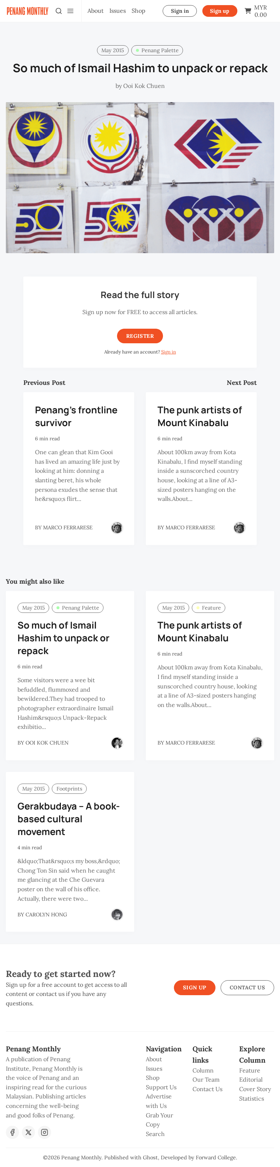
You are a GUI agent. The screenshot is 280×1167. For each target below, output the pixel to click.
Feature (211, 607)
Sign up (219, 11)
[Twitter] (28, 1132)
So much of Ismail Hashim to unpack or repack (63, 638)
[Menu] (70, 11)
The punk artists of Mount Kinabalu (200, 416)
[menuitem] (96, 11)
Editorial (250, 1079)
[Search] (58, 11)
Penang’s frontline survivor (76, 416)
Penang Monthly (81, 1157)
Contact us (247, 987)
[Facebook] (12, 1132)
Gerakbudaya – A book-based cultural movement (69, 819)
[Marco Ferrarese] (117, 527)
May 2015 (112, 50)
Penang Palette (160, 50)
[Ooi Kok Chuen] (117, 743)
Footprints (69, 788)
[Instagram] (44, 1132)
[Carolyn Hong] (117, 914)
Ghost (150, 1157)
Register (140, 336)
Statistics (251, 1098)
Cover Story (255, 1089)
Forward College (216, 1157)
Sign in (180, 11)
